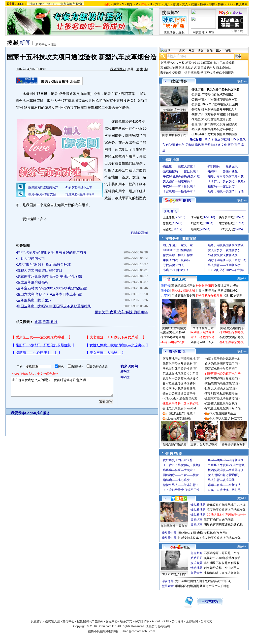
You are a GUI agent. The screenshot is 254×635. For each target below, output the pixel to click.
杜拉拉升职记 (205, 285)
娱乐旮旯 (196, 563)
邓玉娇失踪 (192, 63)
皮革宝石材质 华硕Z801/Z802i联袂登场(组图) (52, 288)
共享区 (165, 295)
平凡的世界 (215, 290)
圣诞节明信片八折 (173, 342)
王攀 (195, 134)
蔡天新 (196, 129)
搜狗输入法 (52, 621)
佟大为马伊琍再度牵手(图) (222, 363)
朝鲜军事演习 (210, 63)
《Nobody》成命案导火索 (180, 398)
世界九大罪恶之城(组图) (221, 388)
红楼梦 (234, 285)
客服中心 (112, 621)
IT (151, 4)
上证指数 (169, 217)
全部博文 (206, 621)
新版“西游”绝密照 (174, 444)
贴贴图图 (196, 558)
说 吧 (187, 200)
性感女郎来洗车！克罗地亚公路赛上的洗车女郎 (209, 538)
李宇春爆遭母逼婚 (173, 337)
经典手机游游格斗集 (209, 295)
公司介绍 (178, 621)
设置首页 (37, 621)
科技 (54, 322)
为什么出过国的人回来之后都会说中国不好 (203, 581)
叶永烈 (180, 145)
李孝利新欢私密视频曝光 (221, 393)
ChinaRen (43, 4)
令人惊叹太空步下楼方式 (225, 418)
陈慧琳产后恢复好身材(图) (180, 363)
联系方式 (126, 621)
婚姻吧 (195, 229)
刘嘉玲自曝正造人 (202, 342)
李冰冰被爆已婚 (203, 328)
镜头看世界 (197, 505)
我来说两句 (117, 69)
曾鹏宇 (196, 99)
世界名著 (202, 290)
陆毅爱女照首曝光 (232, 337)
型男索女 (196, 573)
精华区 (125, 371)
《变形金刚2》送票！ (181, 413)
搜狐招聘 (83, 621)
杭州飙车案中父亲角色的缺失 (217, 124)
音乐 (210, 50)
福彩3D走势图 (232, 295)
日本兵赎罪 (227, 63)
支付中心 (68, 621)
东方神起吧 (226, 223)
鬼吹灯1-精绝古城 (183, 290)
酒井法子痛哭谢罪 (233, 444)
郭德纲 (225, 139)
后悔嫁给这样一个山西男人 (222, 568)
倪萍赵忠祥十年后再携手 (221, 368)
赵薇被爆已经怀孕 (173, 332)
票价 (231, 145)
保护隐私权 (141, 621)
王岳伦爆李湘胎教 (179, 418)
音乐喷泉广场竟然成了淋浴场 (226, 505)
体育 (116, 4)
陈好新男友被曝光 (232, 342)
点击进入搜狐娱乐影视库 (221, 403)
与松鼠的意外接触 (174, 110)
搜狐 (32, 4)
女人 (185, 4)
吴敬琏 (189, 145)
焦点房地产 (67, 4)
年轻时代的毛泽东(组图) (217, 94)
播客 (203, 4)
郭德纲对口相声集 (183, 285)
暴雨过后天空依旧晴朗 (214, 586)
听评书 (165, 285)
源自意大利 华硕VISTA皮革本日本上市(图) (49, 294)
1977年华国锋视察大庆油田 (219, 104)
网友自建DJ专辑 (203, 32)
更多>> (242, 81)
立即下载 (237, 31)
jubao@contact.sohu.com (138, 631)
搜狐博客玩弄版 (174, 32)
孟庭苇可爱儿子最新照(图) (222, 398)
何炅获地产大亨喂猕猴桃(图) (181, 358)
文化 (224, 145)
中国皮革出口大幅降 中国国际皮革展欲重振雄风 (54, 306)
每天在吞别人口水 (174, 574)
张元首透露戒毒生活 (222, 413)
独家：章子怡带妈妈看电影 (223, 358)
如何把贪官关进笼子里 (216, 119)
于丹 (208, 145)
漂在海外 (168, 581)
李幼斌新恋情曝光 (232, 332)
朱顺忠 (196, 119)
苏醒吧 (167, 223)
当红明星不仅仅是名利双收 (222, 563)
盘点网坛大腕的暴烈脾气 (179, 388)
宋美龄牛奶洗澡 (170, 73)
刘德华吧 (197, 223)
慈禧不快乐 (207, 73)
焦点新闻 (196, 553)
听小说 (165, 290)
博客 (221, 4)
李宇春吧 (197, 217)
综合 (54, 44)
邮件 (212, 4)
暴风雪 (199, 145)
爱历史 (196, 94)
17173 (55, 4)
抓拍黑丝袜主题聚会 (174, 526)
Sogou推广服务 (37, 413)
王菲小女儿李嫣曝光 (203, 444)
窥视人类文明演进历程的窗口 (39, 270)
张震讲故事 (222, 285)
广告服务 (97, 621)
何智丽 (170, 145)
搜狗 (79, 4)
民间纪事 (196, 519)
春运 (217, 139)
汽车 (158, 4)
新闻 (182, 50)
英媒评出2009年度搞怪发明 (222, 558)
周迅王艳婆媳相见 (202, 337)
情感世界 (196, 568)
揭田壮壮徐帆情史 (174, 328)
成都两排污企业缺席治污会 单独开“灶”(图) (49, 276)
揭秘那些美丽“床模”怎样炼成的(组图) (202, 533)
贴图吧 (167, 229)
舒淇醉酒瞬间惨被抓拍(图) (222, 378)
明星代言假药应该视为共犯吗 (223, 524)
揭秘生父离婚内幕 (232, 328)
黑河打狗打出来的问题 (219, 519)
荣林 (195, 114)
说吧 (228, 50)
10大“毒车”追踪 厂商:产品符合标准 (44, 264)
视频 (194, 4)
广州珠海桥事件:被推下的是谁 (218, 114)
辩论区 (125, 377)
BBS (230, 4)
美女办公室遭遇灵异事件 (179, 393)
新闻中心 (41, 44)
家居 (176, 4)
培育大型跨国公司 (31, 258)
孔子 (237, 145)
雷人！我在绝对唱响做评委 (219, 99)
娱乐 (130, 4)
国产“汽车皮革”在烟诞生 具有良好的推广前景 (52, 252)
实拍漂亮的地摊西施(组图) (222, 383)
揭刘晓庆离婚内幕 (202, 332)
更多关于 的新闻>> (121, 312)
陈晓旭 (215, 145)
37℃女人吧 (226, 229)
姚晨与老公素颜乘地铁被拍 (180, 378)
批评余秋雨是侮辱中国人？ (219, 109)
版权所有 (164, 626)
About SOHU (160, 621)
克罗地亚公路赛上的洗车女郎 (226, 510)
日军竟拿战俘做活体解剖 (179, 383)
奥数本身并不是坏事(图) (217, 129)
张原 (195, 124)
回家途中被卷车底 (174, 135)
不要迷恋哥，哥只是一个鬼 (222, 553)
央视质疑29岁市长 (172, 63)
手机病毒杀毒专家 (183, 295)
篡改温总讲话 (188, 68)
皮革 (38, 322)
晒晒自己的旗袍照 (187, 586)
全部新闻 (192, 621)
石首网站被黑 (169, 68)
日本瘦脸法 (223, 68)
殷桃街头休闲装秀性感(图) (180, 368)
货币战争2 (231, 290)
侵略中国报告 (225, 73)
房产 (167, 4)
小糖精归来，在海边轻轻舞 (222, 573)
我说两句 (242, 4)
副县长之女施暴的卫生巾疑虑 (217, 134)
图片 (219, 50)
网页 (191, 50)
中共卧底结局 (191, 73)
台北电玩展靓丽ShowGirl (179, 408)
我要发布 (18, 413)
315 (233, 139)
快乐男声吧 (226, 217)
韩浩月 (196, 109)
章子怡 (209, 139)
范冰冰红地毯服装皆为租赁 (180, 373)
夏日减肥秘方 (206, 68)
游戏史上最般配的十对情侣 (223, 408)
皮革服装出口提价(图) (34, 300)
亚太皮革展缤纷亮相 (32, 282)
